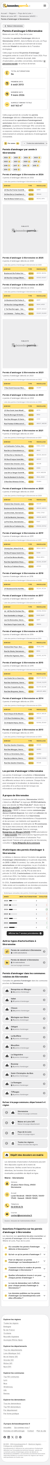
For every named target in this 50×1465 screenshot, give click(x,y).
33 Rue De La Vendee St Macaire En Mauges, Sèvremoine (15, 455)
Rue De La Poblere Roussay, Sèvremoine (15, 566)
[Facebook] (5, 1437)
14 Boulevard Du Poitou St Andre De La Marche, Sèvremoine (15, 300)
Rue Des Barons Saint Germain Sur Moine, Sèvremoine (15, 468)
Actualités (7, 1428)
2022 (7, 161)
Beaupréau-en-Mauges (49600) (16, 832)
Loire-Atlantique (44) (12, 1353)
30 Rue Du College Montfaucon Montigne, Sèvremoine (15, 305)
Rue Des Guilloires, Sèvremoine (15, 683)
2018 (6, 165)
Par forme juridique (11, 1414)
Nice (5, 1383)
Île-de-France (9, 1330)
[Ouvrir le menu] (45, 5)
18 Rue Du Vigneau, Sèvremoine (15, 656)
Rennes (7, 1393)
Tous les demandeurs (12, 1404)
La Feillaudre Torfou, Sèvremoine (15, 446)
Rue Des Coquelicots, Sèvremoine (15, 687)
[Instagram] (16, 1437)
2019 (36, 161)
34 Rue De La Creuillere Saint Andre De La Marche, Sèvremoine (15, 194)
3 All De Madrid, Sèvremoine (15, 517)
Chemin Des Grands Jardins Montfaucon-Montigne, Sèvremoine (15, 504)
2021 (16, 161)
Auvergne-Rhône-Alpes (13, 1340)
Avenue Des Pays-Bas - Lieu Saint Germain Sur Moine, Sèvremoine (15, 647)
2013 (16, 169)
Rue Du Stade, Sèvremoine (15, 651)
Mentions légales (35, 1444)
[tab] (12, 143)
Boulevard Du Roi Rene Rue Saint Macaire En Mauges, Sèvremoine (15, 508)
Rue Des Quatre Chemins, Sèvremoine (15, 745)
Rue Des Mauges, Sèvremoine (15, 749)
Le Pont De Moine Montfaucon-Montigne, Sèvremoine (15, 557)
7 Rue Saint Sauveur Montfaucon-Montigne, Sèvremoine (15, 388)
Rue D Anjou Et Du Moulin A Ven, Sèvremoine (15, 714)
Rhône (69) (8, 1363)
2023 (37, 157)
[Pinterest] (20, 1437)
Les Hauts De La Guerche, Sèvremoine (15, 678)
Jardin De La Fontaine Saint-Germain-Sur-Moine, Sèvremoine (15, 526)
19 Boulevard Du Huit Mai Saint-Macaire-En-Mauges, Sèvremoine (15, 589)
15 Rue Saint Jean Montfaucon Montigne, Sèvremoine (15, 410)
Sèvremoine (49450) (27, 16)
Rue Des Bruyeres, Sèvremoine (15, 691)
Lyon (5, 1380)
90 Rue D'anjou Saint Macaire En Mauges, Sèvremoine (15, 459)
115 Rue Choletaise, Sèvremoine (15, 718)
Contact (30, 1431)
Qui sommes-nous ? (22, 1428)
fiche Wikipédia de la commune (26, 843)
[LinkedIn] (8, 1437)
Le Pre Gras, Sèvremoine (15, 522)
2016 (26, 165)
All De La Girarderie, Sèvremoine (15, 754)
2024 (27, 157)
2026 (7, 157)
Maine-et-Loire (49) (9, 16)
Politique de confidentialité (13, 1446)
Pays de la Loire (24, 13)
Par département (10, 1410)
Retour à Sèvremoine (15, 26)
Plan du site (41, 1431)
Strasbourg (8, 1387)
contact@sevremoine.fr (21, 1215)
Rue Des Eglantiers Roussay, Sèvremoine (15, 562)
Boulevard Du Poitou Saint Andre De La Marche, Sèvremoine (15, 273)
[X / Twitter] (12, 1437)
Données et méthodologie (14, 1431)
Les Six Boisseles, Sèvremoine (15, 620)
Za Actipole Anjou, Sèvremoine (15, 723)
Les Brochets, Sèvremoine (15, 513)
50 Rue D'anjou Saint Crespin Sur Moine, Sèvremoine (15, 553)
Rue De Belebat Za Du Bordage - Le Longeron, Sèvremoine (15, 477)
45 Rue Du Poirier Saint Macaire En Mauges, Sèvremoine (15, 190)
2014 (6, 169)
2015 (35, 165)
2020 (26, 161)
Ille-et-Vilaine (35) (11, 1357)
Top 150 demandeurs (12, 1407)
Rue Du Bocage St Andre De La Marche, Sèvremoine (15, 415)
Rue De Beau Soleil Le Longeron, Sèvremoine (15, 199)
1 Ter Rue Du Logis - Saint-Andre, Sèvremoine (15, 309)
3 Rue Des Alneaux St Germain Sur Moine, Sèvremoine (15, 482)
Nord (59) (7, 1367)
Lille (5, 1390)
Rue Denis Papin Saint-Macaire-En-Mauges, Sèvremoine (15, 624)
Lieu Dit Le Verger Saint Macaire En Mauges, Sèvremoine (15, 473)
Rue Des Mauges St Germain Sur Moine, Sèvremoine (15, 419)
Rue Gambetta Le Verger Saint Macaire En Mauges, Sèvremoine (15, 615)
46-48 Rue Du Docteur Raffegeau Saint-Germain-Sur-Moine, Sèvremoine (15, 611)
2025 (17, 157)
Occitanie (7, 1333)
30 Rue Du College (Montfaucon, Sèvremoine (15, 278)
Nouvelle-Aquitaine (11, 1337)
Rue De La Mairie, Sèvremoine (15, 758)
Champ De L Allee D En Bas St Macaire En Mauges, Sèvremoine (15, 548)
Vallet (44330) (11, 835)
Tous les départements (13, 1350)
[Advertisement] (25, 229)
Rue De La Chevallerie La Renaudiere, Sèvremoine (15, 450)
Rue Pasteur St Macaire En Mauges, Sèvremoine (15, 424)
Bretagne (7, 1327)
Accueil (4, 13)
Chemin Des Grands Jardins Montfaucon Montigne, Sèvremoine (15, 464)
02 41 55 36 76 (17, 1207)
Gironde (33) (9, 1360)
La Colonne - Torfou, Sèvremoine (15, 313)
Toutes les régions (11, 1323)
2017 (16, 165)
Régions (12, 13)
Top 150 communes (11, 1377)
